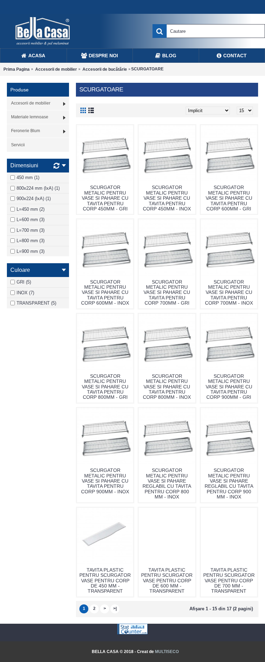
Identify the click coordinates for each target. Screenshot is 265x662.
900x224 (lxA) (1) (34, 198)
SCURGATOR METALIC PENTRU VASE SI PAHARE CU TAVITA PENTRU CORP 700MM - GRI (167, 292)
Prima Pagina (16, 69)
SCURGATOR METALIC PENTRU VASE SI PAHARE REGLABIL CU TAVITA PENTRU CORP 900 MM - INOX (229, 483)
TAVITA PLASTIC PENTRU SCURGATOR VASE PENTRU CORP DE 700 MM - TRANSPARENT (229, 580)
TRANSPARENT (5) (36, 303)
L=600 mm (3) (31, 219)
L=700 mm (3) (31, 230)
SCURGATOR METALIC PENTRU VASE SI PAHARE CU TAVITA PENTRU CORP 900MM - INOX (105, 480)
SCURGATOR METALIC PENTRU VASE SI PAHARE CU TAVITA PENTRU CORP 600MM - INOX (105, 292)
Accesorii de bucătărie (104, 69)
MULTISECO (167, 651)
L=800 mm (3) (31, 240)
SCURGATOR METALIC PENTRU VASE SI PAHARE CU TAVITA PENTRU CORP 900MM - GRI (229, 386)
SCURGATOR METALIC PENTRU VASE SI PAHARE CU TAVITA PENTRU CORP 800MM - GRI (105, 386)
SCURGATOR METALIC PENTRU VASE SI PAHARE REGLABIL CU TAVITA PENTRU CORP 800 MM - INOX (167, 483)
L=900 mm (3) (31, 251)
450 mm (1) (28, 177)
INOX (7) (25, 292)
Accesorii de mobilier (56, 69)
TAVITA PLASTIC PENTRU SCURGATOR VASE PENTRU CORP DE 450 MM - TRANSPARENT (105, 580)
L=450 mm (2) (31, 209)
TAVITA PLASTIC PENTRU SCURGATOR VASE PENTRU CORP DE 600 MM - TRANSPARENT (167, 580)
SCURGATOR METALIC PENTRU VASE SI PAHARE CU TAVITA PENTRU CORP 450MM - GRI (105, 198)
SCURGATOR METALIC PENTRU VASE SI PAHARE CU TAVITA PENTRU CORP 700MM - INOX (229, 292)
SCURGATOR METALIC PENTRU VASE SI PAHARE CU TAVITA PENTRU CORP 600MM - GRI (229, 198)
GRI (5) (24, 282)
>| (115, 608)
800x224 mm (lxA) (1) (38, 188)
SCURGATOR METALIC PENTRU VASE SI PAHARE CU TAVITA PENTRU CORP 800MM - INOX (167, 386)
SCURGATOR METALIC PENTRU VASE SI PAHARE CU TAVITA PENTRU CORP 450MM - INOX (167, 198)
